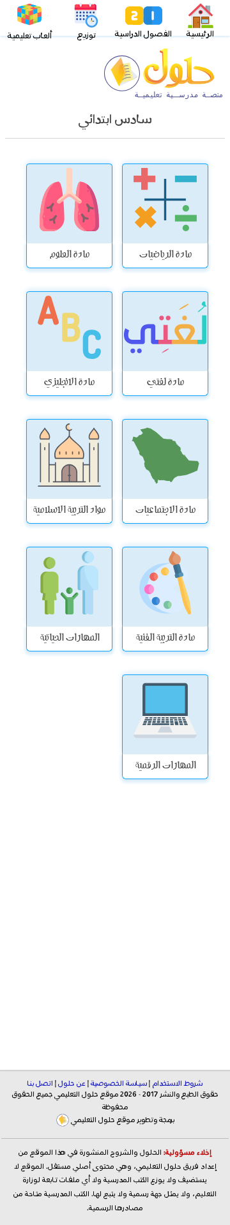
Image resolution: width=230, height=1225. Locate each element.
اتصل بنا (40, 1084)
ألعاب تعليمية (30, 36)
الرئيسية (200, 34)
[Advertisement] (115, 929)
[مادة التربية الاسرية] (165, 587)
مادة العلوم (69, 255)
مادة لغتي (165, 383)
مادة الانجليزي (69, 383)
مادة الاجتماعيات (165, 511)
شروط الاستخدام (177, 1084)
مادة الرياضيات (165, 255)
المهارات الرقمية (165, 766)
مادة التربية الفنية (165, 638)
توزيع (86, 35)
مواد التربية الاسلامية (69, 511)
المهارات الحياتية (69, 638)
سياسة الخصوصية (119, 1084)
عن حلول (72, 1084)
